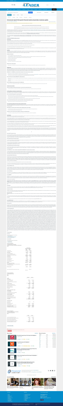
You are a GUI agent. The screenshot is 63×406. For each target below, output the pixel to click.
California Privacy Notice (21, 404)
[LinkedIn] (52, 372)
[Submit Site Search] (54, 5)
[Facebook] (50, 372)
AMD (39, 338)
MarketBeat (19, 339)
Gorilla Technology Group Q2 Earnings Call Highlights (27, 355)
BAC (39, 339)
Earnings (24, 339)
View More (36, 333)
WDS (28, 339)
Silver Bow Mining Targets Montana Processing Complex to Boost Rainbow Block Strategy (25, 362)
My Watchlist (46, 12)
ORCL (40, 345)
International (25, 17)
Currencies (20, 17)
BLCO (24, 352)
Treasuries (30, 17)
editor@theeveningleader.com (46, 397)
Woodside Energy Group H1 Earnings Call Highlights (27, 335)
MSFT (39, 343)
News (17, 17)
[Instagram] (54, 372)
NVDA (40, 344)
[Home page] (31, 4)
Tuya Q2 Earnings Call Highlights (23, 342)
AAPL (39, 337)
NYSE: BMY (36, 74)
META (40, 342)
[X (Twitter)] (48, 372)
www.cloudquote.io (36, 370)
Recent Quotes (39, 12)
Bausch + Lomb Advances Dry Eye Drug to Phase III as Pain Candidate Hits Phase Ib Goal (27, 349)
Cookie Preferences (27, 404)
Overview (14, 17)
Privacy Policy (15, 404)
